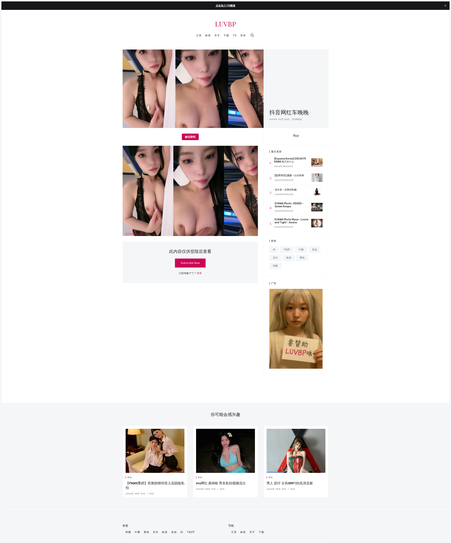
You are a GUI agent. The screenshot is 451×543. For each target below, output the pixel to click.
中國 (301, 249)
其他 (314, 249)
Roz (296, 136)
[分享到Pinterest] (183, 478)
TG (235, 35)
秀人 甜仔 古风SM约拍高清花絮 (290, 483)
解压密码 (190, 137)
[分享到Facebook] (175, 478)
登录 (243, 35)
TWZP (286, 249)
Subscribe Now (190, 263)
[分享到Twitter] (171, 478)
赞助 (302, 257)
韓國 (275, 265)
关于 (217, 35)
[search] (252, 35)
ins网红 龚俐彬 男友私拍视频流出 (221, 483)
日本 (275, 257)
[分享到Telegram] (179, 478)
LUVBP (225, 24)
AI (274, 249)
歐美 (288, 257)
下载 (226, 35)
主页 (199, 35)
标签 (208, 35)
